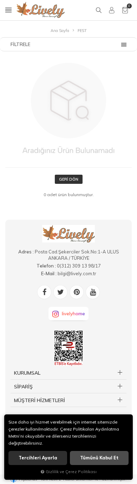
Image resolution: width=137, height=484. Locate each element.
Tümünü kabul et (99, 457)
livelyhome (73, 313)
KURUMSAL (27, 373)
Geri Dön (68, 179)
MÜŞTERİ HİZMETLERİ (39, 400)
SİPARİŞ (23, 386)
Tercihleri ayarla (38, 457)
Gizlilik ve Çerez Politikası (71, 471)
